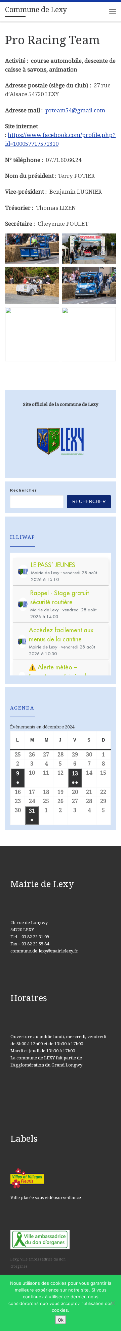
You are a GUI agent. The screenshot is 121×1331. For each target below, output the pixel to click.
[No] (112, 1303)
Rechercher (23, 490)
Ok (61, 1320)
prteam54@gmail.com (75, 110)
